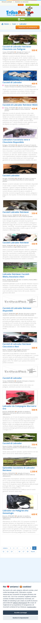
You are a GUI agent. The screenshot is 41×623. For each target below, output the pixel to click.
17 (23, 551)
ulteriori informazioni (20, 603)
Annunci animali (7, 2)
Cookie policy (31, 607)
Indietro (5, 548)
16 (19, 551)
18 (27, 551)
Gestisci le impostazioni (20, 618)
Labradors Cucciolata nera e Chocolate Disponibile (16, 140)
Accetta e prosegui (20, 612)
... (20, 548)
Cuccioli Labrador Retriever (16, 212)
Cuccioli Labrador (11, 175)
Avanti (33, 551)
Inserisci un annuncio (21, 2)
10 (35, 548)
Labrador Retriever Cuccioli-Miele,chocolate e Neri (16, 275)
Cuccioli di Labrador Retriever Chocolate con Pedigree (17, 47)
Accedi (20, 4)
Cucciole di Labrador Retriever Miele (20, 105)
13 (11, 551)
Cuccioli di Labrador (12, 82)
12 (7, 551)
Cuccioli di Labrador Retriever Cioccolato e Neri (17, 345)
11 (3, 551)
